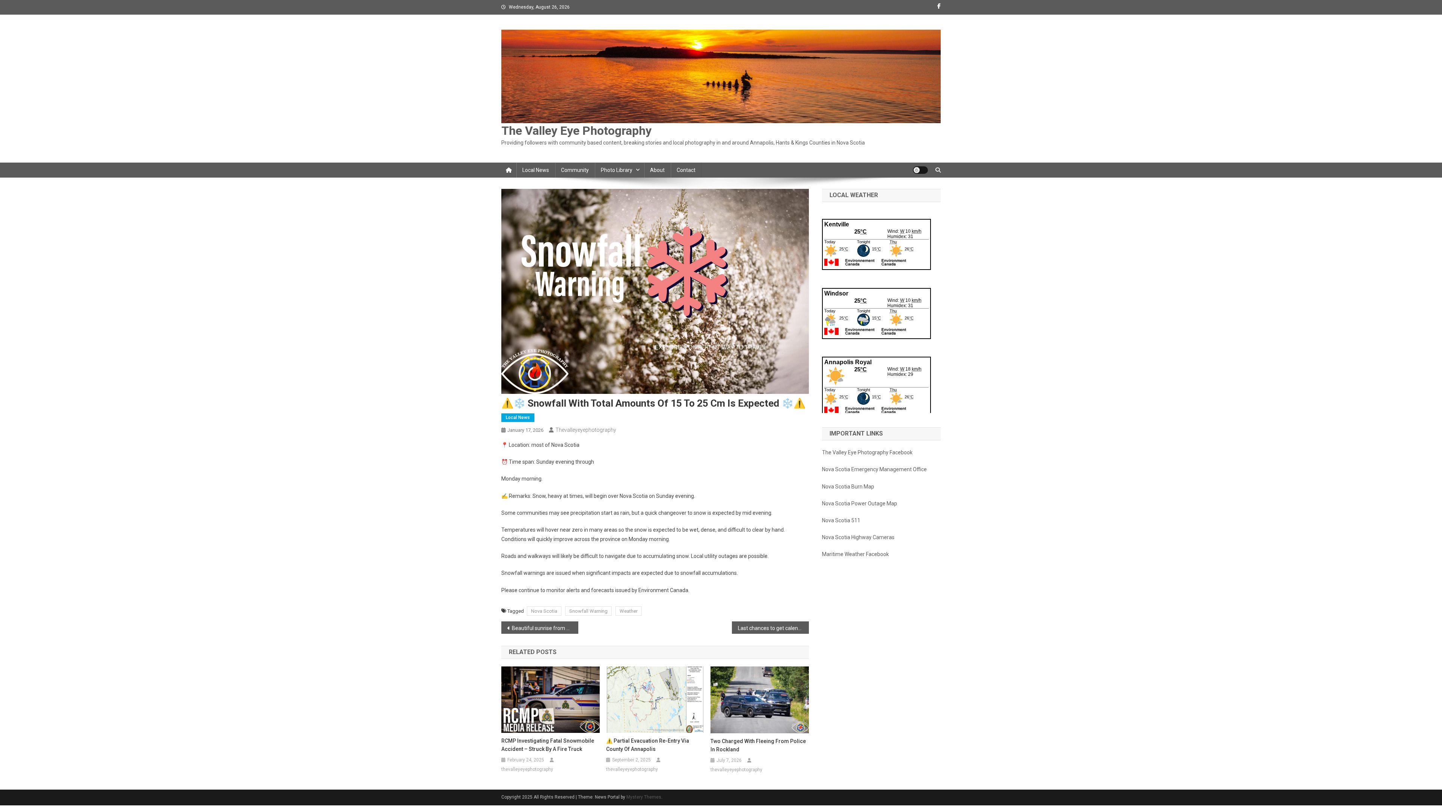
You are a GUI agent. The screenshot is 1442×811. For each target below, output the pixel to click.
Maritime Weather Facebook (855, 554)
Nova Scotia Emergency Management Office (874, 469)
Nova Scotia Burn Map (848, 487)
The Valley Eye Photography (576, 131)
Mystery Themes (643, 797)
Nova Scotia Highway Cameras (858, 537)
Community (575, 170)
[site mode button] (920, 170)
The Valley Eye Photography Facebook (867, 452)
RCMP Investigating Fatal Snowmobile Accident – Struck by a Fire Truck (547, 745)
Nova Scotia (544, 611)
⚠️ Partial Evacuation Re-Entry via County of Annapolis (647, 745)
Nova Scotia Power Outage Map (859, 503)
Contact (686, 170)
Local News (535, 170)
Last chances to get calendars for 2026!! (773, 628)
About (657, 170)
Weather (629, 611)
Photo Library (616, 170)
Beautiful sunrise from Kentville (545, 628)
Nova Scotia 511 (841, 520)
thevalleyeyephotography (585, 430)
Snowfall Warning (588, 611)
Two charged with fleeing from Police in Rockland (758, 745)
